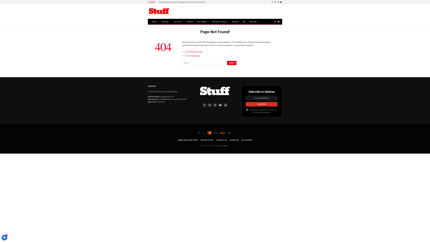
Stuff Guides (202, 22)
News (154, 22)
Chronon (226, 146)
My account (247, 140)
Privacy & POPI (207, 140)
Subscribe (253, 22)
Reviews (165, 22)
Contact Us (221, 140)
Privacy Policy (259, 112)
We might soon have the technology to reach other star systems (182, 2)
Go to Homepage (192, 56)
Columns (190, 22)
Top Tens (177, 22)
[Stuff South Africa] (159, 11)
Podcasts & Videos (219, 22)
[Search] (275, 21)
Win (244, 22)
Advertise (234, 140)
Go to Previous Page (193, 52)
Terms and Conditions (187, 140)
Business (235, 22)
